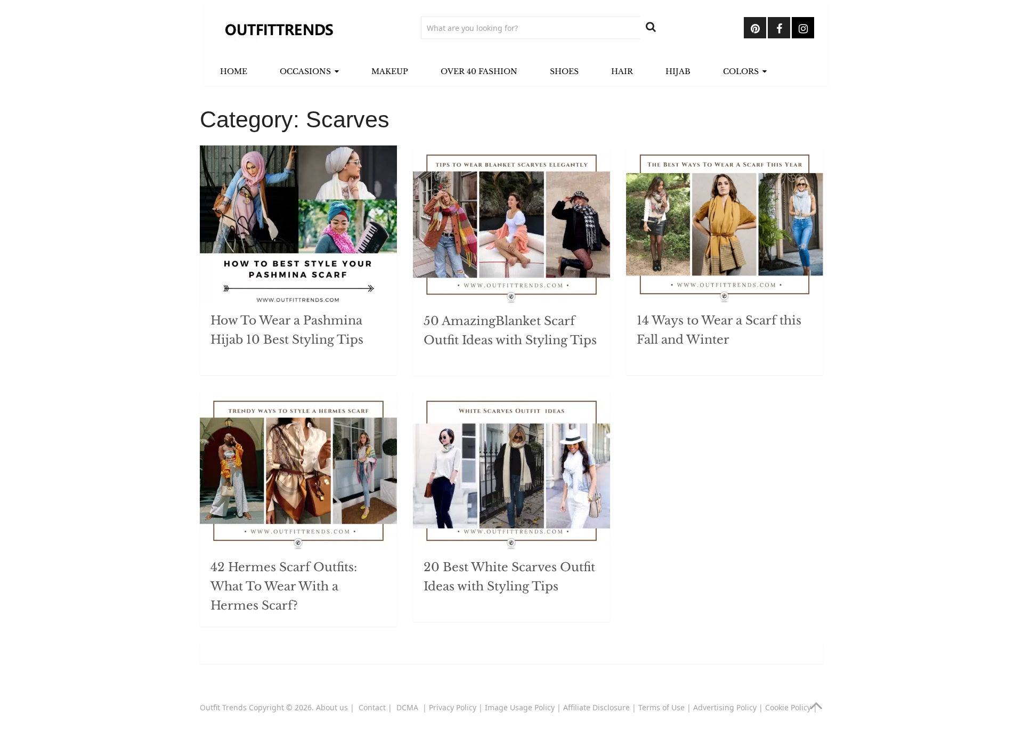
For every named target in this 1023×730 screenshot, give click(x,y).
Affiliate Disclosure (596, 707)
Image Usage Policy (520, 707)
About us (332, 707)
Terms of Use (661, 707)
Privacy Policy (452, 707)
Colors (741, 71)
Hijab (678, 71)
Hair (622, 71)
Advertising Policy (725, 707)
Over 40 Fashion (479, 71)
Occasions (305, 71)
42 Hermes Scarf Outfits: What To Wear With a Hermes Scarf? (283, 586)
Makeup (389, 71)
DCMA (408, 707)
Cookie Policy (788, 707)
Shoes (564, 71)
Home (233, 71)
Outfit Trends (223, 707)
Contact (372, 707)
